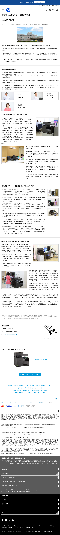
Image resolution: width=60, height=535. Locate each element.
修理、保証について (20, 393)
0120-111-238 (45, 6)
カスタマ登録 (35, 390)
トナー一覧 (39, 388)
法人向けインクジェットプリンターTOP (40, 385)
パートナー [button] (4, 512)
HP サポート (44, 390)
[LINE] (2, 520)
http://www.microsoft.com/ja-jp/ (7, 451)
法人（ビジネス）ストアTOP (7, 402)
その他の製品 (41, 393)
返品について (14, 490)
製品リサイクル (17, 526)
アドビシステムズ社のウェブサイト (31, 453)
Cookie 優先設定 (26, 528)
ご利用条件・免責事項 (6, 528)
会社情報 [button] (3, 500)
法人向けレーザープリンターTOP (26, 388)
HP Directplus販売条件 (25, 491)
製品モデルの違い (41, 463)
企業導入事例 (41, 402)
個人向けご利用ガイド (13, 461)
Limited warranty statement (38, 528)
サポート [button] (3, 508)
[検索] (57, 10)
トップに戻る (55, 399)
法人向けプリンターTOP (18, 402)
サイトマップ (17, 528)
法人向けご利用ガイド (24, 461)
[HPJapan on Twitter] (9, 520)
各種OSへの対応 (32, 393)
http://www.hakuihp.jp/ (10, 334)
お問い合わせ (26, 390)
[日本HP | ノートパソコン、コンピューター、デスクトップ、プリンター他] (7, 10)
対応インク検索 (17, 390)
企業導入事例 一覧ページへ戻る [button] (30, 374)
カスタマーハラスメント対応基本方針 (46, 526)
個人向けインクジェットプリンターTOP (18, 385)
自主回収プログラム (6, 526)
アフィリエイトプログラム (24, 490)
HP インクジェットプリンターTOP (31, 402)
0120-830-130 (55, 6)
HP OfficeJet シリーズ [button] (40, 359)
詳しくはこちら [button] (40, 2)
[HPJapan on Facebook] (6, 520)
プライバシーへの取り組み (28, 526)
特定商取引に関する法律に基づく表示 (10, 491)
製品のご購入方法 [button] (5, 504)
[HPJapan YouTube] (13, 520)
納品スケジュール (5, 490)
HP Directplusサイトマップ (38, 490)
